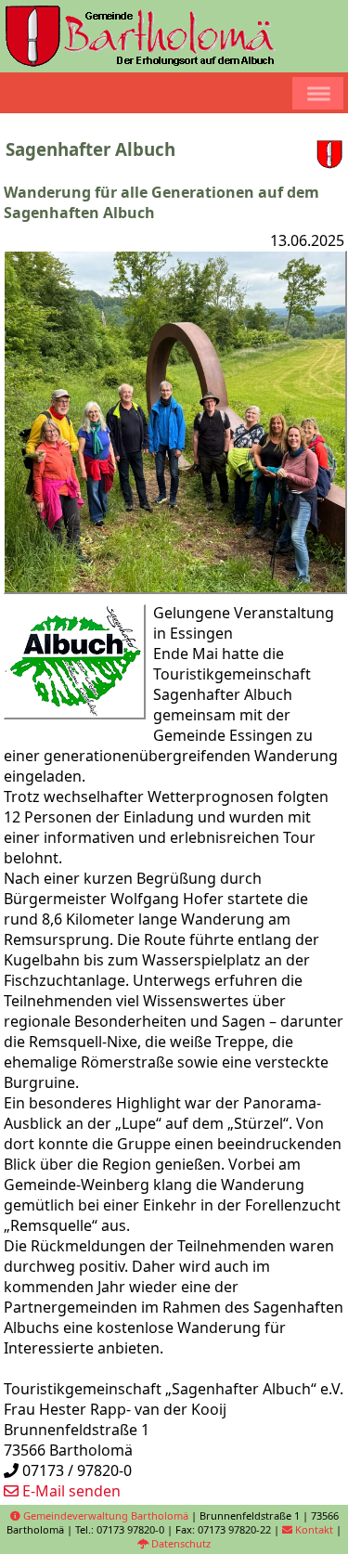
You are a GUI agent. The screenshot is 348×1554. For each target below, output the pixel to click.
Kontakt (312, 1529)
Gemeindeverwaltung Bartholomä (104, 1515)
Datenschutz (179, 1543)
